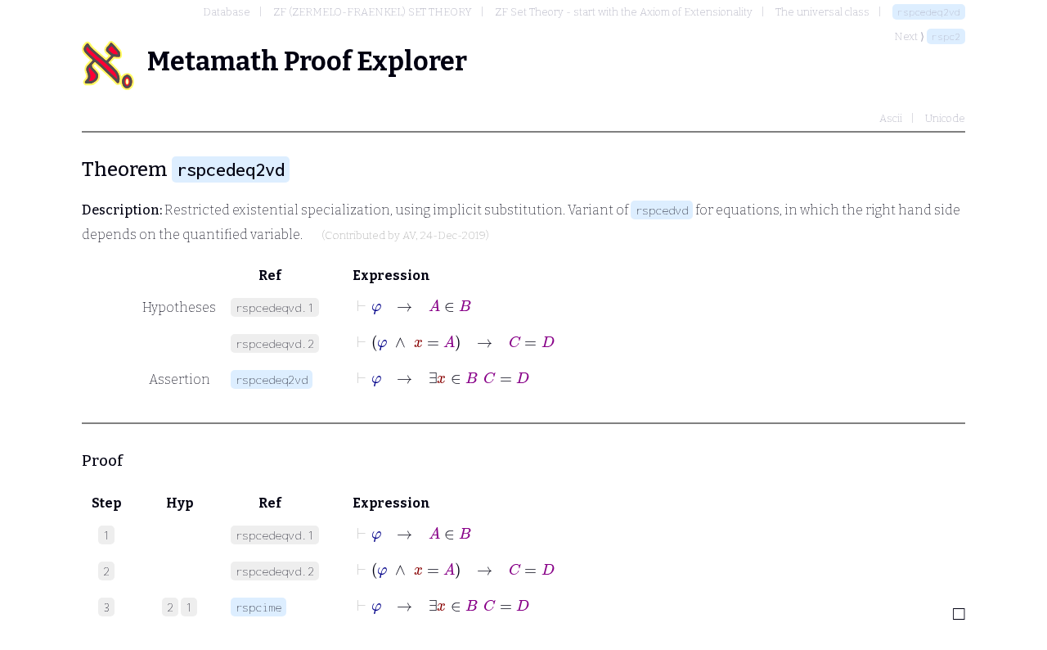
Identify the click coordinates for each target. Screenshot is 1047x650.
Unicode (945, 118)
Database (226, 12)
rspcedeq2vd (928, 12)
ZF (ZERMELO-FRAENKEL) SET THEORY (372, 12)
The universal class (822, 12)
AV (409, 235)
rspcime (258, 607)
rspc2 (946, 36)
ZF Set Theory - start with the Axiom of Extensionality (624, 12)
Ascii (890, 118)
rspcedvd (662, 210)
